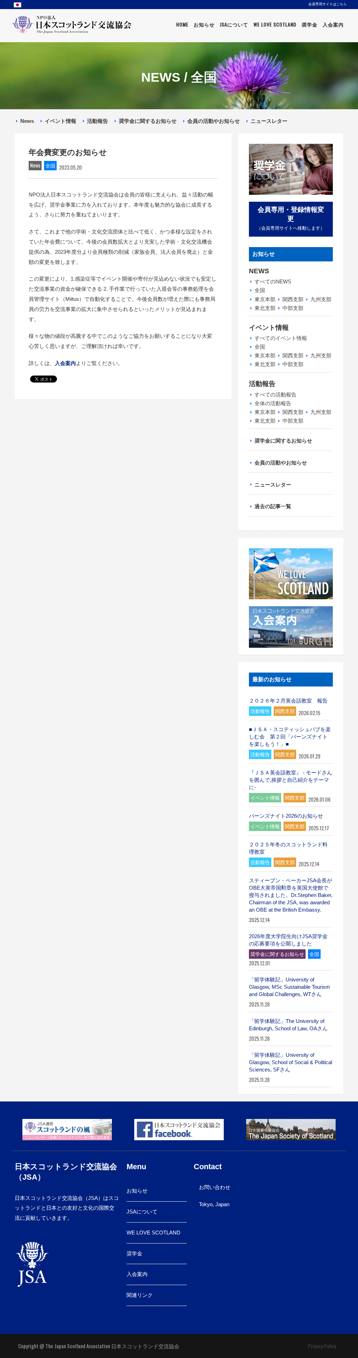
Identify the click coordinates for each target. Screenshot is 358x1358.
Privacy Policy (322, 1346)
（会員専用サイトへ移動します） (291, 218)
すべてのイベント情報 (281, 338)
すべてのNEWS (273, 281)
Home (182, 24)
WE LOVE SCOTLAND (153, 1232)
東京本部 (265, 299)
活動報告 (97, 121)
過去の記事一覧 (273, 506)
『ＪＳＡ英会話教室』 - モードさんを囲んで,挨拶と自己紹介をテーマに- (290, 780)
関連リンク (140, 1295)
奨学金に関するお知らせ (148, 121)
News (27, 121)
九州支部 (320, 299)
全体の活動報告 (273, 403)
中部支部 (292, 308)
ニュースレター (269, 121)
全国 (260, 290)
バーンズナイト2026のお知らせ (286, 816)
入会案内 (333, 24)
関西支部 (292, 299)
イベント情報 (60, 121)
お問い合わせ (214, 1187)
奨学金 (309, 24)
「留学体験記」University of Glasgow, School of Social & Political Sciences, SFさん (290, 1062)
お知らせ (204, 24)
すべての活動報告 (275, 395)
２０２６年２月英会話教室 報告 (288, 701)
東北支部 (265, 308)
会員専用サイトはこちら (327, 3)
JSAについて (234, 24)
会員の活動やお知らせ (213, 121)
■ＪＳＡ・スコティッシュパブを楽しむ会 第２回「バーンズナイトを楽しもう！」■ (290, 736)
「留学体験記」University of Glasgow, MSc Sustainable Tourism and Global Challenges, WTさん (289, 987)
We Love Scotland (274, 24)
